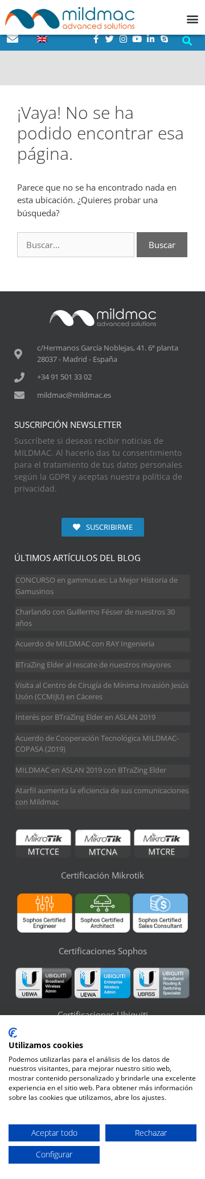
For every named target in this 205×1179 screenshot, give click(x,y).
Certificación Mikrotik (102, 875)
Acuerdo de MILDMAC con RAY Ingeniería (84, 643)
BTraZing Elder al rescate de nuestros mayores (93, 664)
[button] (186, 41)
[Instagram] (123, 39)
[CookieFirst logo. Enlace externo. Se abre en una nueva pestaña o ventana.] (13, 1033)
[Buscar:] (77, 244)
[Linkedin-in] (151, 39)
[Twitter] (110, 39)
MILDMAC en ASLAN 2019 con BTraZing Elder (90, 770)
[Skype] (164, 39)
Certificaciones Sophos (103, 951)
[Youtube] (137, 39)
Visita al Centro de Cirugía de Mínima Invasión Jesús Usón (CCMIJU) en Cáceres (101, 691)
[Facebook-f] (96, 39)
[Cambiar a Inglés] (42, 38)
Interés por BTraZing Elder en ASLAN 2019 (85, 717)
